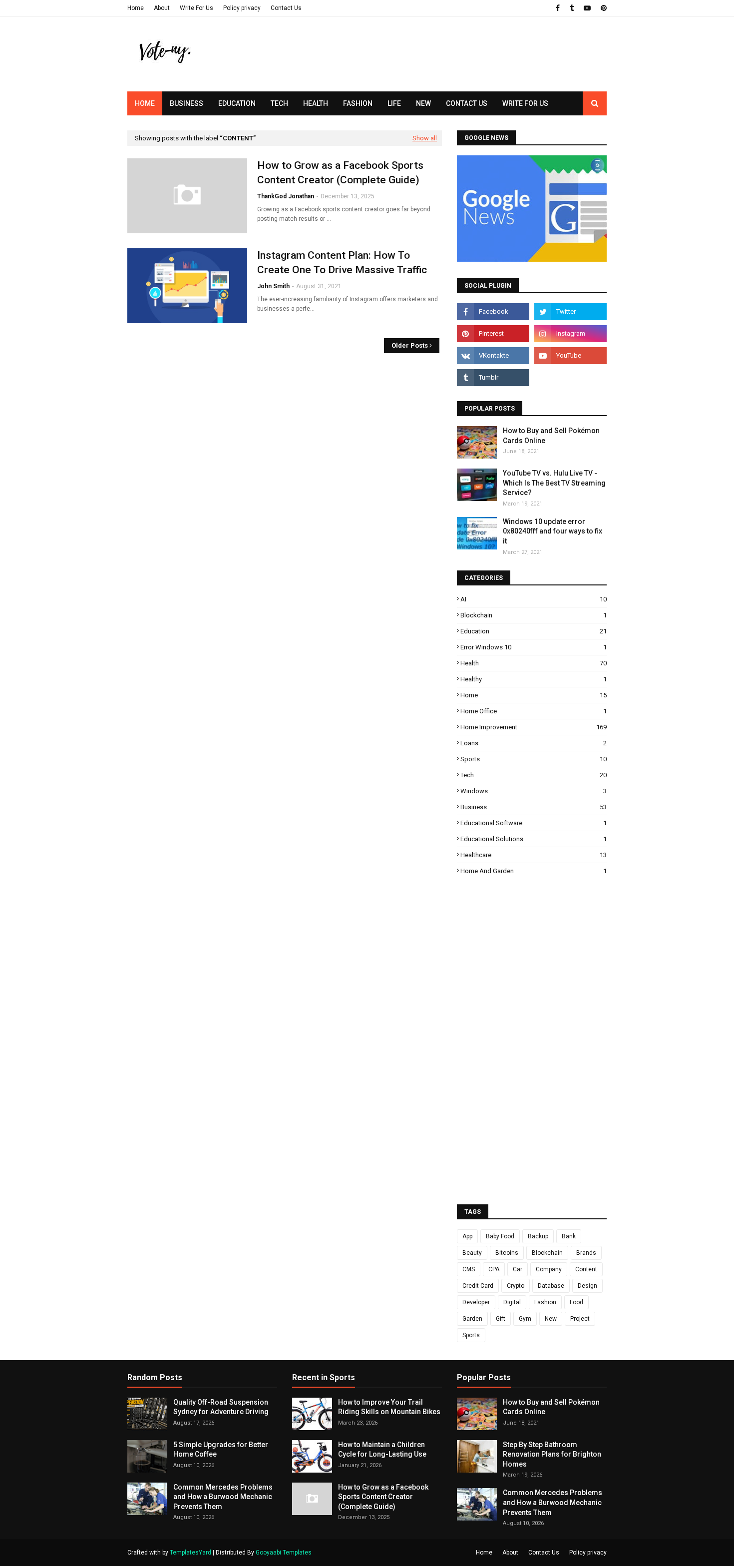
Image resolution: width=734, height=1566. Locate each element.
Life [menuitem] (394, 103)
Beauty (472, 1252)
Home (135, 7)
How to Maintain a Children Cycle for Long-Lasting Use (382, 1450)
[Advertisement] (425, 72)
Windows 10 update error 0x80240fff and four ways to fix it (552, 531)
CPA (493, 1269)
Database (551, 1285)
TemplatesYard (190, 1552)
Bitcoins (506, 1252)
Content (586, 1269)
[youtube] (587, 8)
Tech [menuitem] (279, 103)
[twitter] (570, 311)
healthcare (533, 855)
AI (533, 599)
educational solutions (533, 839)
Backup (538, 1236)
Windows (533, 791)
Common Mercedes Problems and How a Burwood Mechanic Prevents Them (223, 1497)
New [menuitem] (423, 103)
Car (517, 1269)
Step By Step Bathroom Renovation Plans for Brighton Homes (552, 1454)
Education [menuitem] (237, 103)
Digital (512, 1302)
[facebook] (557, 8)
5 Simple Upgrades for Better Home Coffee (220, 1450)
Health (533, 663)
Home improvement (533, 727)
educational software (533, 823)
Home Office (533, 711)
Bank (569, 1236)
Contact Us (286, 7)
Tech (533, 775)
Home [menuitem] (145, 103)
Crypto (515, 1285)
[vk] (493, 355)
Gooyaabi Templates (284, 1552)
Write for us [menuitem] (525, 103)
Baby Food (500, 1236)
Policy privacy (242, 7)
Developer (476, 1302)
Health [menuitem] (315, 103)
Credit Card (477, 1285)
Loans (533, 743)
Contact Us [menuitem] (466, 103)
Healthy (533, 679)
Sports (533, 759)
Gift (500, 1318)
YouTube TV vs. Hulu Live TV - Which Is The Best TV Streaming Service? (554, 483)
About (162, 7)
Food (576, 1302)
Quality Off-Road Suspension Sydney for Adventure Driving (221, 1407)
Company (549, 1269)
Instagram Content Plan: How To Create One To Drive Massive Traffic (342, 262)
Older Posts (409, 345)
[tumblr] (571, 8)
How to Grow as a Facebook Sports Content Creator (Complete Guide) (340, 172)
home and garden (533, 871)
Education (533, 631)
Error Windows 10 (533, 647)
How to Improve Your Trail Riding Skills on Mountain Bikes (389, 1407)
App (467, 1236)
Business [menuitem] (186, 103)
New (551, 1318)
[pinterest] (602, 8)
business (533, 807)
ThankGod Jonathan (285, 196)
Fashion (545, 1302)
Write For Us (196, 7)
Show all (424, 138)
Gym (525, 1318)
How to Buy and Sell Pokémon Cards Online (551, 436)
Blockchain (533, 615)
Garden (472, 1318)
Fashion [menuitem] (357, 103)
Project (580, 1318)
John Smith (273, 286)
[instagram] (570, 333)
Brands (586, 1252)
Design (587, 1285)
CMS (468, 1269)
